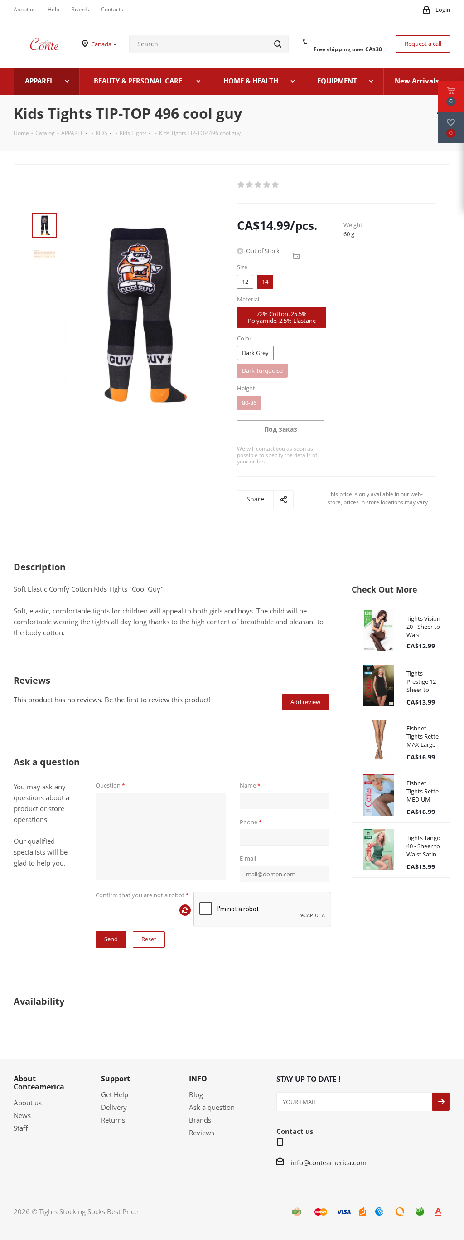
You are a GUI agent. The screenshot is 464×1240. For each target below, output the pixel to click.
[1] (241, 185)
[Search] (278, 44)
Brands (200, 1119)
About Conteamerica (39, 1083)
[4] (267, 185)
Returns (113, 1119)
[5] (275, 185)
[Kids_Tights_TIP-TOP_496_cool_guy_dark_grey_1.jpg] (139, 313)
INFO (198, 1079)
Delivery (114, 1107)
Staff (21, 1128)
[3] (258, 185)
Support (115, 1079)
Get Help (114, 1094)
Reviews (201, 1132)
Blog (196, 1094)
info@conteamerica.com (329, 1162)
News (22, 1115)
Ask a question (212, 1107)
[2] (250, 185)
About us (28, 1102)
